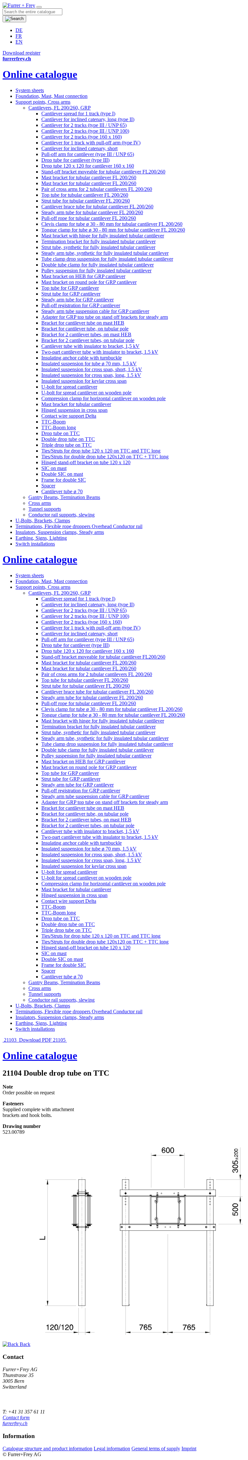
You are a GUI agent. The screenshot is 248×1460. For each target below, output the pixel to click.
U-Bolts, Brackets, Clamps (43, 520)
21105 (60, 1040)
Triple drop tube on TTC (66, 445)
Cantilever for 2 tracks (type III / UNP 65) (84, 125)
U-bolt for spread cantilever (69, 387)
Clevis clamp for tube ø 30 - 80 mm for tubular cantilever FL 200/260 (111, 224)
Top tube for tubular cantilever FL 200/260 (84, 195)
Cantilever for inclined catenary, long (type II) (87, 119)
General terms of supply (155, 1448)
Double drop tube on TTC (68, 439)
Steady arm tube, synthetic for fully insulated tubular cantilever (105, 253)
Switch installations (35, 544)
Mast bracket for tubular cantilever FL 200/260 (88, 177)
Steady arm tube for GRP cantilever (77, 299)
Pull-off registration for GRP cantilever (80, 305)
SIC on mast (54, 468)
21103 (10, 1040)
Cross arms (39, 503)
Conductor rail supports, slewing (61, 514)
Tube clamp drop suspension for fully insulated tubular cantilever (107, 259)
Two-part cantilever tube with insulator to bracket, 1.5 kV (99, 352)
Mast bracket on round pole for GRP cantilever (89, 282)
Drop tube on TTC (60, 433)
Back (24, 1344)
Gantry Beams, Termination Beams (64, 497)
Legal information (112, 1448)
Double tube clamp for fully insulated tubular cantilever (97, 264)
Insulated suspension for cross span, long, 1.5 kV (91, 375)
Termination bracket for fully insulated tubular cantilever (98, 241)
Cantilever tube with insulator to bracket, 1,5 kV (90, 346)
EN (19, 42)
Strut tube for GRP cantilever (70, 294)
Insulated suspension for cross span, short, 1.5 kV (91, 369)
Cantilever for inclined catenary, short (79, 148)
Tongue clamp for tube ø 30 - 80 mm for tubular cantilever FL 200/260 (113, 230)
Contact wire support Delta (68, 416)
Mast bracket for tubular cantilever (76, 404)
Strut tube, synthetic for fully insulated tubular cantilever (98, 247)
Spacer (48, 485)
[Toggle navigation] (39, 7)
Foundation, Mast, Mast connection (52, 96)
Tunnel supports (44, 509)
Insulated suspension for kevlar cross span (84, 381)
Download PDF (35, 1040)
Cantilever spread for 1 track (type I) (78, 113)
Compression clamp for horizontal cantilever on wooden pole (103, 398)
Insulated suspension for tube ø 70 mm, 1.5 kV (89, 363)
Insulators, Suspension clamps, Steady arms (60, 532)
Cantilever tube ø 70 (62, 491)
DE (19, 30)
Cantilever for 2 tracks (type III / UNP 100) (85, 131)
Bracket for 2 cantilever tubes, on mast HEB (86, 334)
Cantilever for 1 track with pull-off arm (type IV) (90, 142)
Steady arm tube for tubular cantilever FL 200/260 (92, 212)
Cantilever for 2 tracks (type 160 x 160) (81, 137)
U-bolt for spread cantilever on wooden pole (86, 392)
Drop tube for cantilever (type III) (75, 160)
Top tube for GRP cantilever (70, 288)
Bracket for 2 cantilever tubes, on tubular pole (87, 340)
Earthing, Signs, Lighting (41, 538)
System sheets (30, 90)
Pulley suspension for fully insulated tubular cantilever (96, 270)
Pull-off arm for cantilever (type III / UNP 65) (87, 154)
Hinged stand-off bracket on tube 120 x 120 (85, 462)
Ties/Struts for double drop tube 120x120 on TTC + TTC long (105, 456)
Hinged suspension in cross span (74, 410)
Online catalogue (40, 74)
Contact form (16, 1417)
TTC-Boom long (58, 427)
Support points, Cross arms (43, 102)
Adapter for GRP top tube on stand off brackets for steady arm (104, 317)
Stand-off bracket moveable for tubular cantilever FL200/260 (103, 171)
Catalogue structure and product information (47, 1448)
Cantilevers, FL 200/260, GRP (59, 107)
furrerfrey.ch (15, 1423)
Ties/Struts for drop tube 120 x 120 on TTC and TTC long (100, 451)
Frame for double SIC (63, 480)
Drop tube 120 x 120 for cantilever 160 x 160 (87, 166)
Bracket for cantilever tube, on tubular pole (85, 328)
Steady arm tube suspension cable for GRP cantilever (95, 311)
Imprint (188, 1448)
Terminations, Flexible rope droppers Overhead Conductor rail (79, 526)
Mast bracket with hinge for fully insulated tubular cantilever (102, 235)
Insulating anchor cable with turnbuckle (81, 357)
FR (19, 36)
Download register (21, 53)
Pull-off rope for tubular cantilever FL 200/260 (88, 218)
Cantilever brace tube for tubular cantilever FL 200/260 (97, 206)
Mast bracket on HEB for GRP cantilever (83, 276)
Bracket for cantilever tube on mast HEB (82, 323)
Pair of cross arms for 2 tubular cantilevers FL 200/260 (96, 189)
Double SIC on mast (62, 474)
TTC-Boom (53, 421)
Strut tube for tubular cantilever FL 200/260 (85, 200)
